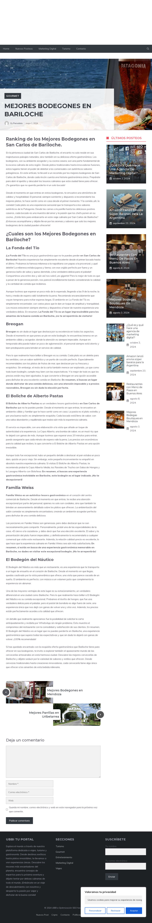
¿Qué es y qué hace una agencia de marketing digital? (124, 169)
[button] (148, 49)
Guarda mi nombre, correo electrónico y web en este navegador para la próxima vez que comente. (53, 809)
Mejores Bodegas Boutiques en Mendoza (122, 303)
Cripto (55, 914)
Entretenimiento (64, 857)
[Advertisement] (76, 22)
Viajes (59, 868)
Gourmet (12, 95)
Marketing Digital (47, 48)
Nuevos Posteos (24, 48)
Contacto (81, 48)
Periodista (18, 123)
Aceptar (134, 910)
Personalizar (95, 910)
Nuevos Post (42, 914)
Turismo (66, 48)
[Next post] (100, 714)
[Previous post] (5, 692)
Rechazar (115, 910)
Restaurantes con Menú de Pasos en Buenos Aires (123, 258)
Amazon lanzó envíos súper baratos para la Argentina (126, 214)
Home (6, 48)
